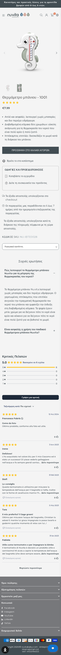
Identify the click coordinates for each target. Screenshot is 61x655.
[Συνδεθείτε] (46, 15)
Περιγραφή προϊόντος (14, 246)
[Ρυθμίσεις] (57, 15)
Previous (4, 53)
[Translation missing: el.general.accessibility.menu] (3, 15)
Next (56, 53)
